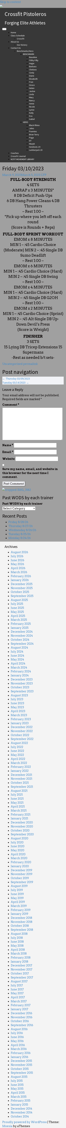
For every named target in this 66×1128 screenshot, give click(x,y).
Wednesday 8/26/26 (22, 530)
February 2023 (21, 719)
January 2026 (20, 580)
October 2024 (20, 639)
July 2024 (17, 651)
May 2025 (17, 611)
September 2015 (22, 1072)
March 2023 (19, 715)
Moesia (7, 1126)
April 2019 (18, 902)
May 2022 (17, 754)
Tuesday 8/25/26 (19, 534)
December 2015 (21, 1060)
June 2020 (17, 846)
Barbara (32, 66)
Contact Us (16, 48)
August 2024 (19, 647)
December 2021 (21, 774)
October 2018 (20, 925)
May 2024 (17, 659)
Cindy (31, 72)
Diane (31, 75)
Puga (31, 137)
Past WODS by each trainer (22, 503)
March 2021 (19, 810)
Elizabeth (33, 78)
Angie (31, 63)
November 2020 (22, 826)
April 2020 (18, 854)
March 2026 (19, 572)
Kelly (31, 112)
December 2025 (22, 584)
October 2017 (20, 973)
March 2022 (19, 763)
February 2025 (21, 623)
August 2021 (19, 790)
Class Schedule (18, 35)
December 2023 (22, 679)
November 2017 (21, 969)
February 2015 (20, 1100)
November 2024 (22, 635)
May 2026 (17, 564)
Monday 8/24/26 (19, 538)
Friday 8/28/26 (18, 522)
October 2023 (20, 687)
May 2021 (17, 802)
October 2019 (20, 878)
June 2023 (17, 703)
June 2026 (17, 560)
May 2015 (17, 1088)
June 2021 (17, 798)
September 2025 (22, 596)
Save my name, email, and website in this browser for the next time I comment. (30, 473)
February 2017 (21, 1005)
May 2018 (17, 945)
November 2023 (22, 683)
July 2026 (17, 556)
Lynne (31, 109)
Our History (22, 44)
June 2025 (17, 607)
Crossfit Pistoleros (25, 14)
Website (8, 458)
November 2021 (21, 778)
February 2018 (21, 957)
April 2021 (18, 806)
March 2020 (19, 858)
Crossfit (20, 38)
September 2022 (22, 739)
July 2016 (17, 1033)
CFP (43, 175)
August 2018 (19, 933)
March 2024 (19, 667)
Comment (10, 404)
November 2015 (21, 1064)
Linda (31, 94)
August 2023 (19, 695)
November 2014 (21, 1112)
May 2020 (17, 850)
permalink (30, 363)
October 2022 (20, 735)
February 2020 (21, 862)
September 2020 (22, 834)
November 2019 (21, 874)
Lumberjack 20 (35, 150)
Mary (31, 97)
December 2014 (21, 1108)
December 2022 (22, 727)
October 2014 (20, 1116)
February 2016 (21, 1053)
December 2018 (21, 917)
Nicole (32, 106)
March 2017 (19, 1001)
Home (13, 32)
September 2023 (22, 691)
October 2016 (20, 1021)
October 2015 (20, 1068)
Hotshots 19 (34, 146)
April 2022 (18, 759)
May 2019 (17, 898)
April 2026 (18, 568)
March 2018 (19, 953)
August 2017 (19, 981)
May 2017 (17, 993)
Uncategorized (12, 363)
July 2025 (17, 603)
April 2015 (18, 1092)
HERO (25, 122)
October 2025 (20, 592)
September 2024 (22, 643)
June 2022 (17, 750)
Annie (31, 103)
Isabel (32, 119)
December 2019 (21, 870)
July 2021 (17, 794)
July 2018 (17, 937)
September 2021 (22, 786)
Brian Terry (34, 134)
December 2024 (22, 631)
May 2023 (17, 707)
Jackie (32, 91)
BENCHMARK (28, 54)
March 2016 (19, 1049)
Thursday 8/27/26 (20, 526)
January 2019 (19, 913)
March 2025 (19, 619)
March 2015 (19, 1096)
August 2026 (19, 552)
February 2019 (21, 910)
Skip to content (10, 2)
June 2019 (17, 894)
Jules (31, 128)
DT (30, 140)
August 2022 (19, 743)
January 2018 (19, 961)
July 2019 (17, 890)
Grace (32, 85)
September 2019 (22, 882)
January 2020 (20, 866)
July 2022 (17, 747)
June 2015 (17, 1084)
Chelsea (33, 69)
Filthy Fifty (33, 60)
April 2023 (18, 711)
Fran (31, 82)
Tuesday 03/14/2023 (15, 382)
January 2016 (19, 1057)
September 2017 (22, 977)
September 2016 (22, 1025)
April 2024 (18, 663)
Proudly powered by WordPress (24, 1122)
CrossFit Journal (18, 156)
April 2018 (18, 949)
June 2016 (17, 1037)
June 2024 (17, 655)
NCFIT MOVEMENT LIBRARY (22, 159)
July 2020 (17, 842)
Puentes (33, 131)
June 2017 (17, 989)
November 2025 (22, 588)
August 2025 (19, 600)
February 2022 (21, 766)
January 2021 (19, 818)
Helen (31, 88)
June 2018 (17, 941)
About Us (15, 41)
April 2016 (18, 1045)
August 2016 (19, 1029)
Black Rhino (34, 125)
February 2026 (21, 576)
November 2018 (21, 921)
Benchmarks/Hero (25, 51)
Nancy (32, 100)
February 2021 (20, 814)
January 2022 (20, 770)
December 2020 (22, 822)
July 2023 (17, 699)
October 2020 (20, 830)
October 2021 (20, 782)
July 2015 (17, 1080)
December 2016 (21, 1013)
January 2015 (19, 1104)
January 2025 (20, 627)
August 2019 (19, 886)
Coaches (15, 153)
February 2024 (21, 671)
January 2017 (19, 1009)
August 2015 (19, 1076)
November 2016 (21, 1017)
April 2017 (18, 997)
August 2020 (19, 838)
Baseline (33, 57)
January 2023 (20, 723)
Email (7, 452)
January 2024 (20, 675)
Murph (32, 143)
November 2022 (22, 731)
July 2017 (17, 985)
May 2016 (17, 1041)
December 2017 (21, 965)
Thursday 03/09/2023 (16, 378)
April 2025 (18, 615)
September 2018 (22, 929)
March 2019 (19, 906)
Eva (30, 116)
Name (7, 445)
